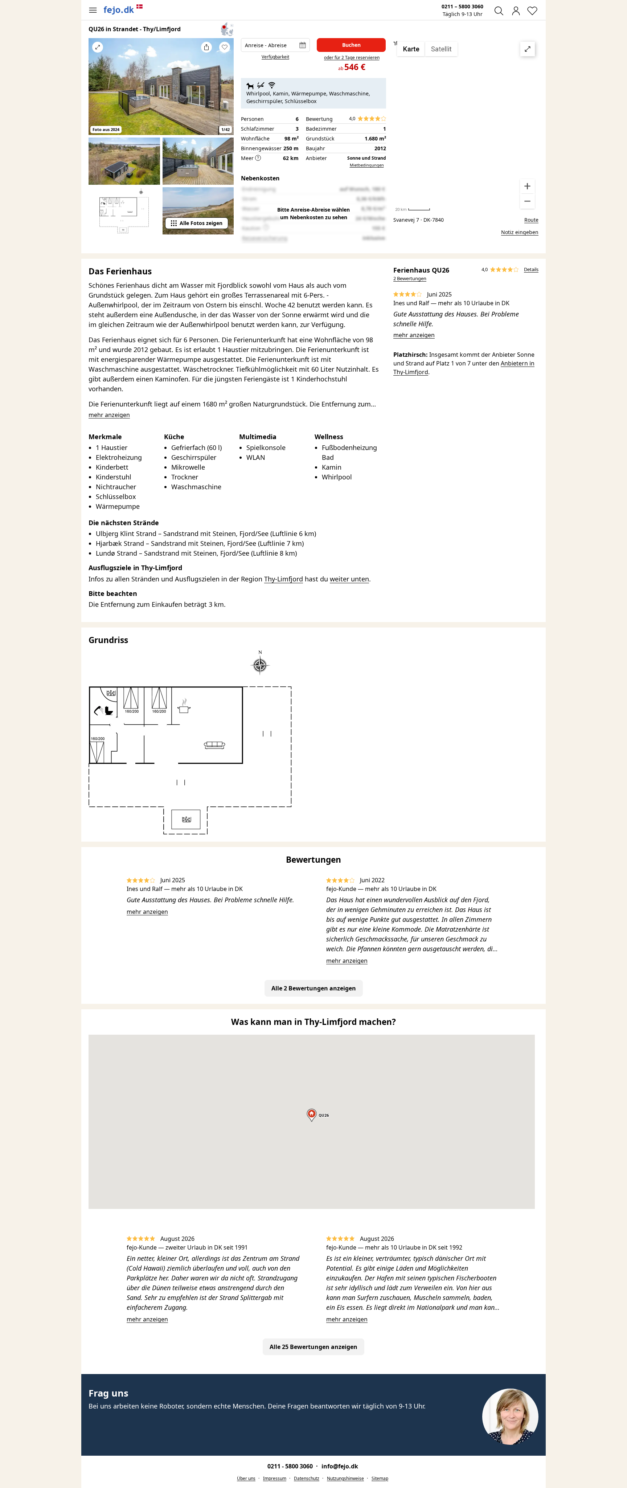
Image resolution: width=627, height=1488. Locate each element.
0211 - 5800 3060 (290, 1466)
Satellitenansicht (466, 125)
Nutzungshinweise (345, 1478)
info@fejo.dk (339, 1466)
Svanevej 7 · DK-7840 (418, 219)
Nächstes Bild (224, 91)
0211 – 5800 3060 (462, 6)
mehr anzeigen (414, 335)
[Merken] (224, 47)
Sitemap (380, 1478)
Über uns (246, 1478)
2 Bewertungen (409, 278)
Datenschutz (306, 1478)
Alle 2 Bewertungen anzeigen (313, 988)
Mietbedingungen (367, 165)
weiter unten (349, 579)
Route (531, 219)
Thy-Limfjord (283, 579)
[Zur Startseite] (123, 9)
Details (531, 269)
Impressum (274, 1478)
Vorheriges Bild (97, 91)
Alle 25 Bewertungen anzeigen (313, 1347)
